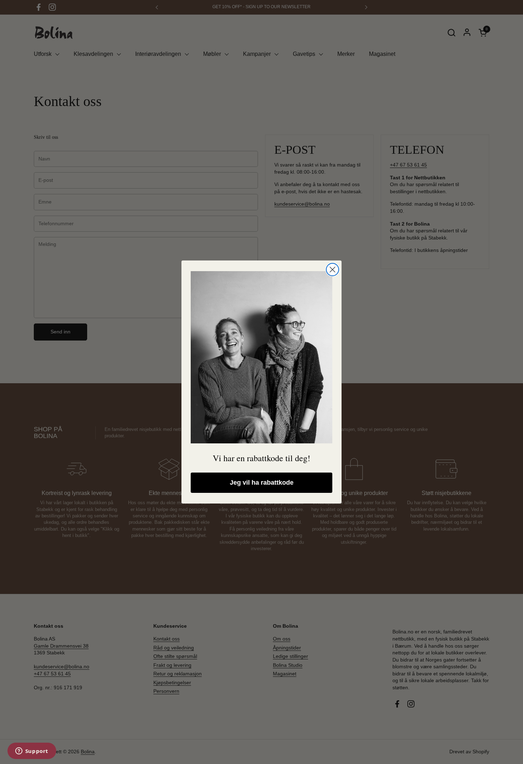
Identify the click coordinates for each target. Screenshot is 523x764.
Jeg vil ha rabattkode (262, 482)
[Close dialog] (332, 269)
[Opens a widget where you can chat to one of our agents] (31, 751)
